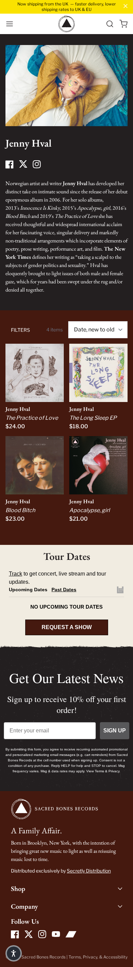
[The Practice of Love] (34, 373)
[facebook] (9, 164)
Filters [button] (20, 330)
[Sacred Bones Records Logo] (66, 24)
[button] (9, 24)
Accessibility (115, 956)
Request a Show (67, 627)
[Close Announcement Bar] (125, 6)
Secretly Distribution (89, 871)
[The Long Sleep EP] (98, 373)
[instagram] (37, 164)
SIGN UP (114, 730)
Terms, (76, 956)
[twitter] (23, 164)
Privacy (90, 956)
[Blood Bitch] (34, 465)
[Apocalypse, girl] (98, 465)
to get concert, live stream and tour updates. (57, 578)
